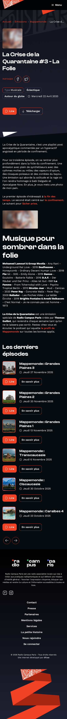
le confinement (54, 200)
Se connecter (32, 644)
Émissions (21, 21)
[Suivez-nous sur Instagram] (11, 593)
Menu (58, 4)
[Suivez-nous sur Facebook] (4, 593)
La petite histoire (31, 632)
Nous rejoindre (31, 638)
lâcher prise (29, 203)
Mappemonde (38, 21)
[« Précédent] (6, 540)
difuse (46, 657)
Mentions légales (31, 620)
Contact (32, 602)
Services (31, 626)
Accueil (6, 21)
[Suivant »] (15, 540)
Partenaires (32, 614)
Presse (32, 608)
